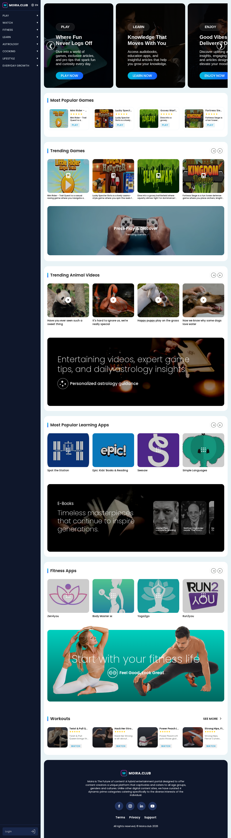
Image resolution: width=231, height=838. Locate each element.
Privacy (134, 817)
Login (8, 831)
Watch (8, 23)
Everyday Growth (16, 66)
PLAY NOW (69, 75)
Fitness (8, 30)
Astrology (11, 44)
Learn (7, 37)
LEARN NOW (142, 75)
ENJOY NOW (215, 75)
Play (6, 16)
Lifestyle (9, 58)
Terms (120, 817)
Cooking (9, 51)
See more (212, 718)
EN (36, 5)
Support (150, 817)
